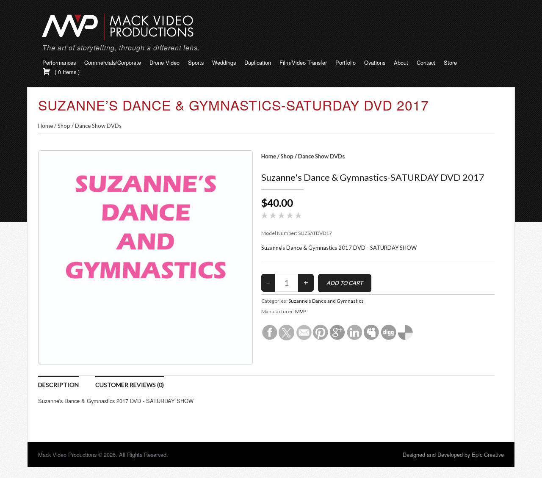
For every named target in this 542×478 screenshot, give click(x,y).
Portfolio (345, 62)
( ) (66, 72)
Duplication (257, 62)
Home (45, 125)
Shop (64, 125)
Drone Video (164, 62)
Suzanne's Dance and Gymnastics (326, 301)
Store (450, 62)
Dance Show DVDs (98, 125)
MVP (300, 311)
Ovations (374, 62)
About (401, 62)
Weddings (224, 62)
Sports (196, 62)
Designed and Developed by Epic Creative (453, 454)
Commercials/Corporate (112, 62)
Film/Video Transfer (303, 62)
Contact (426, 62)
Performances (59, 62)
